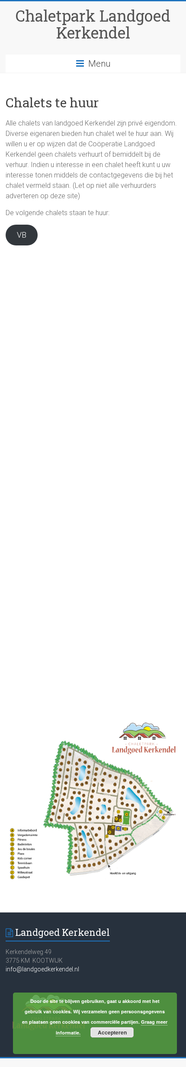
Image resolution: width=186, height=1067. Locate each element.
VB (21, 234)
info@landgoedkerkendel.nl (42, 969)
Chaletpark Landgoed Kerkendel (93, 24)
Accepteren (112, 1032)
